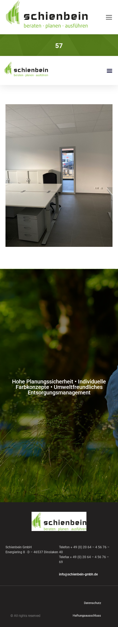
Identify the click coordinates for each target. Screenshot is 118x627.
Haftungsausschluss (87, 615)
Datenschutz (92, 603)
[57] (59, 175)
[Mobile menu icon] (109, 17)
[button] (109, 70)
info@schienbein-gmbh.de (78, 574)
